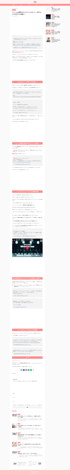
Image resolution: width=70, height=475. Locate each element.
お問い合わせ (52, 4)
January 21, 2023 (34, 47)
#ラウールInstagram (18, 162)
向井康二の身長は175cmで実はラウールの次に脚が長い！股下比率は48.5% (55, 25)
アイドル (21, 4)
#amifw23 (35, 341)
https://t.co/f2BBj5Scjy (29, 351)
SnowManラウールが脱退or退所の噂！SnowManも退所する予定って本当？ (55, 32)
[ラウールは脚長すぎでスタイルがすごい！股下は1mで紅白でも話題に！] (29, 370)
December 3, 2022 (24, 112)
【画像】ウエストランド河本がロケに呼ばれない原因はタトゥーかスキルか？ (55, 9)
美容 (28, 4)
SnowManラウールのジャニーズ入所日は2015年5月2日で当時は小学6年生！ (55, 40)
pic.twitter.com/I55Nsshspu (17, 293)
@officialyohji (15, 45)
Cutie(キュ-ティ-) (35, 472)
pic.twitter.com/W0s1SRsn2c (26, 162)
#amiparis (32, 341)
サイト (14, 401)
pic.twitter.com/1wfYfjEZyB (35, 45)
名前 (14, 393)
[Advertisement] (27, 26)
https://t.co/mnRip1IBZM (19, 41)
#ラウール (19, 45)
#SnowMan (29, 45)
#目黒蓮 (34, 160)
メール (14, 397)
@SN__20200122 (24, 45)
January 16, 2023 (27, 164)
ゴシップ (44, 4)
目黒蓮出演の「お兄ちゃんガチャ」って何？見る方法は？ (27, 453)
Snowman (14, 373)
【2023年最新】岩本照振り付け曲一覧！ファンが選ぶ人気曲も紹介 (55, 17)
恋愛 (13, 4)
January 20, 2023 (28, 344)
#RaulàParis (21, 342)
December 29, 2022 (32, 236)
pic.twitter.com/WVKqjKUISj (35, 342)
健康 (36, 4)
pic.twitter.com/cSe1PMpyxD (22, 233)
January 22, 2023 (25, 295)
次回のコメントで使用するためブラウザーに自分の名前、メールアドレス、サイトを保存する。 (27, 405)
